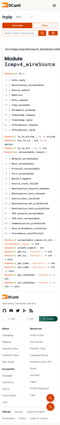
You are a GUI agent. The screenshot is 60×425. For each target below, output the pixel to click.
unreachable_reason (17, 243)
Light (13, 319)
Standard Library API (41, 361)
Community (8, 382)
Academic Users (10, 355)
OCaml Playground (39, 388)
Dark (31, 319)
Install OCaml (36, 335)
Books (33, 368)
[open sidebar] (50, 407)
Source (46, 64)
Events (5, 389)
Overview (17, 25)
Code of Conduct (39, 418)
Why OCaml (8, 361)
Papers (33, 381)
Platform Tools (37, 348)
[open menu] (54, 5)
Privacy (22, 418)
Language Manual (39, 355)
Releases (6, 341)
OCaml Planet (9, 395)
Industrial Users (10, 348)
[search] (50, 398)
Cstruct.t (36, 251)
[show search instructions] (53, 33)
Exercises (35, 375)
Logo (32, 395)
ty (39, 136)
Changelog (7, 335)
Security (19, 411)
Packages (7, 375)
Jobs (4, 402)
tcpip (7, 16)
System (50, 319)
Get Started (36, 341)
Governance (8, 418)
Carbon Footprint (36, 411)
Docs (45, 25)
